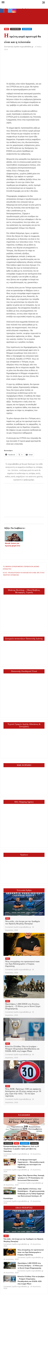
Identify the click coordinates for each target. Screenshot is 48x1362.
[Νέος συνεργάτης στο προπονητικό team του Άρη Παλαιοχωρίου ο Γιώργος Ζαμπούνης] (24, 944)
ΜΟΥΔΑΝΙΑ (8, 1143)
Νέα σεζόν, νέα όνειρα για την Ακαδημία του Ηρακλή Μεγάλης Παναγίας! (22, 922)
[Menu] (2, 2)
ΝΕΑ (6, 29)
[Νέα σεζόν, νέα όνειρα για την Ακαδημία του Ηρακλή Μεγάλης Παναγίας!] (24, 904)
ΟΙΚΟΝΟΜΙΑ (15, 29)
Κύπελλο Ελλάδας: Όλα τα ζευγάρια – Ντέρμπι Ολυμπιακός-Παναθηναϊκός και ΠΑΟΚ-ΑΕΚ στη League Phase (22, 1048)
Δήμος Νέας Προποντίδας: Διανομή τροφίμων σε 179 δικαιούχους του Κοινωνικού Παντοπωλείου (31, 1177)
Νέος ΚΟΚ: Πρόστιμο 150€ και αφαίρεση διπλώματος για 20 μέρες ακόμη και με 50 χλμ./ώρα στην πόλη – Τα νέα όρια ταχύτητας (23, 1092)
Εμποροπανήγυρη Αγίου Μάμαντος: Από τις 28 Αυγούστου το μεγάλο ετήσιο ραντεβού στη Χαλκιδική (21, 1148)
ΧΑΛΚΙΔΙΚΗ (27, 29)
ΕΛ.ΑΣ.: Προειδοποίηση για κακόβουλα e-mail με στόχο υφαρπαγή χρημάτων (24, 574)
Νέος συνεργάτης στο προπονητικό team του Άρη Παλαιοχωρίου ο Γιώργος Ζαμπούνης (22, 963)
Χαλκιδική (34, 1143)
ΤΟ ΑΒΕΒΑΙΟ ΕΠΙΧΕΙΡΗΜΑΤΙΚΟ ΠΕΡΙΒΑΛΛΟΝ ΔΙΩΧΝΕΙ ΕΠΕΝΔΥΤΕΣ (21, 568)
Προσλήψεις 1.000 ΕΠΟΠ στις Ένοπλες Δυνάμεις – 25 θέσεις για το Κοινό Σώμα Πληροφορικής (22, 1006)
